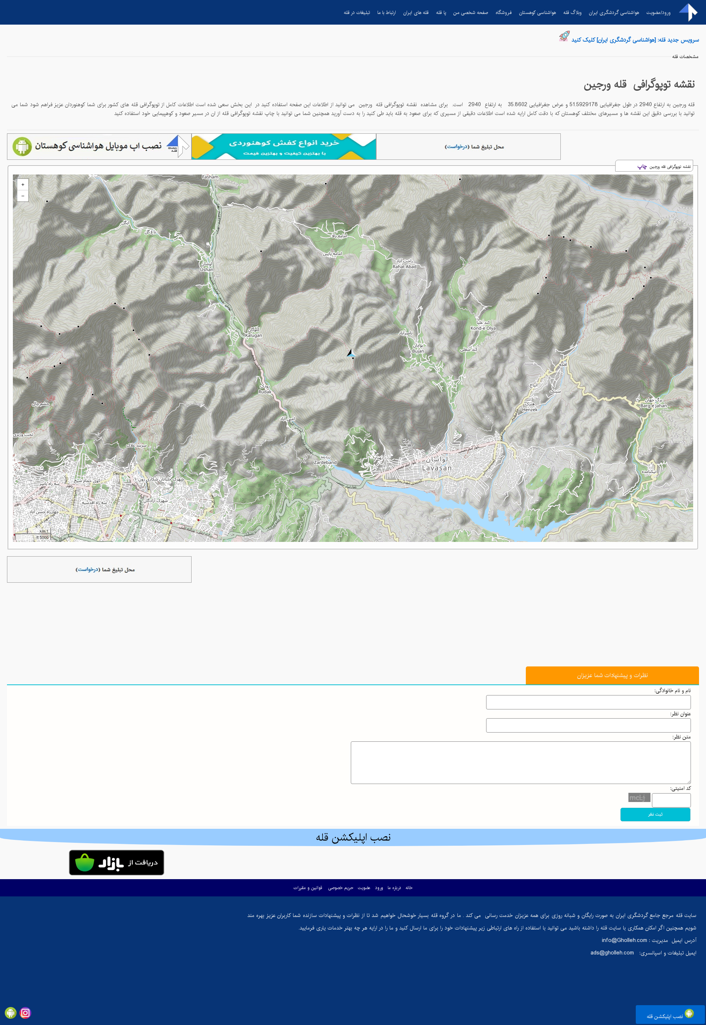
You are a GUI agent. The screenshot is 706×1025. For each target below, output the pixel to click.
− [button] (22, 196)
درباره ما (394, 887)
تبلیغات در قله (357, 12)
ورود (379, 887)
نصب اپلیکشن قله (666, 1016)
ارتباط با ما (386, 12)
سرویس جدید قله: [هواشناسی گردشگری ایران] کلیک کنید (635, 39)
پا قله (441, 12)
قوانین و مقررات (307, 887)
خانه (409, 887)
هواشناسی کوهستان (537, 12)
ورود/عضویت (658, 12)
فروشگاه (504, 12)
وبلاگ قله (572, 12)
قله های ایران (416, 12)
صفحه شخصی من (470, 12)
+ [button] (22, 184)
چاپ (642, 166)
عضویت (364, 887)
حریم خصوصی (340, 887)
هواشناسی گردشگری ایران (614, 12)
